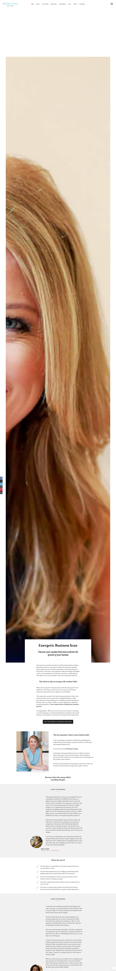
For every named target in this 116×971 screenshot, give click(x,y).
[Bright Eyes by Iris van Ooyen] (10, 5)
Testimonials (62, 4)
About (38, 4)
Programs (82, 4)
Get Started (45, 4)
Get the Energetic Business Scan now (58, 721)
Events (75, 4)
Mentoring (54, 4)
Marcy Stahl (55, 850)
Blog (69, 4)
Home (32, 4)
